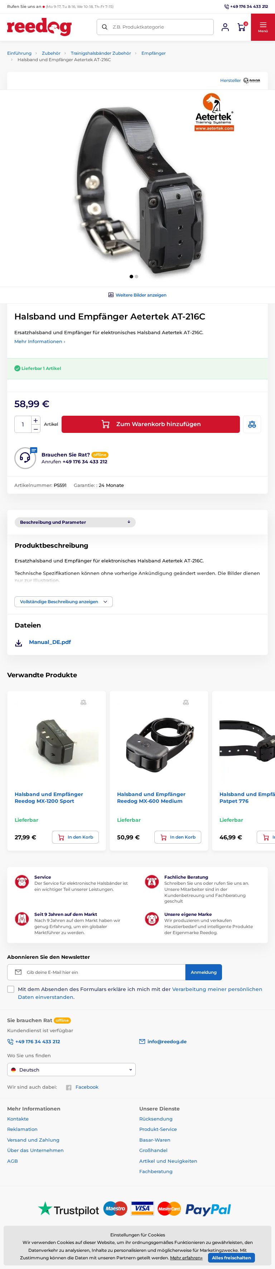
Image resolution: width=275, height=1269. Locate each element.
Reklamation (22, 1129)
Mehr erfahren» (186, 1257)
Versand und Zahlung (33, 1140)
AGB (12, 1161)
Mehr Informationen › (39, 341)
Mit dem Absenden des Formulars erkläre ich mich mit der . (140, 993)
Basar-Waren (154, 1140)
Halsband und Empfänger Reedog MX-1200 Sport (49, 797)
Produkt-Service (158, 1129)
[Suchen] (105, 27)
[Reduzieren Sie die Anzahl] (36, 428)
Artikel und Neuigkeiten (168, 1161)
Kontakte (18, 1119)
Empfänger (153, 53)
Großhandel (153, 1150)
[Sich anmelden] (225, 27)
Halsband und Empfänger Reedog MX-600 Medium (151, 797)
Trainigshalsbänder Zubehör (101, 53)
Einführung (19, 53)
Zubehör (51, 53)
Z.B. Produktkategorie (138, 27)
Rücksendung (156, 1119)
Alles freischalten (231, 1257)
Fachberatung (156, 1171)
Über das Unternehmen (35, 1150)
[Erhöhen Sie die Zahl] (36, 420)
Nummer (23, 424)
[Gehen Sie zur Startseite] (39, 27)
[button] (263, 27)
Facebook (87, 1087)
